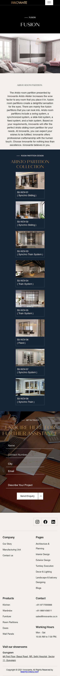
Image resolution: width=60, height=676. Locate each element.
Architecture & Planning (42, 546)
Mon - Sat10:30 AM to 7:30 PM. (46, 634)
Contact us (8, 555)
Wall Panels (8, 634)
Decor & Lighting (44, 572)
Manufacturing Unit (12, 549)
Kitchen (6, 605)
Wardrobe (7, 610)
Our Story (7, 544)
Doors (5, 628)
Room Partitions (10, 622)
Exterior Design (43, 560)
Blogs (38, 588)
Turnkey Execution (45, 566)
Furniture (7, 616)
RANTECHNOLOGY (29, 672)
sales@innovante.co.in (46, 616)
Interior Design (43, 554)
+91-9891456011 (44, 610)
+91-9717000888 (44, 605)
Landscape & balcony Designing (46, 579)
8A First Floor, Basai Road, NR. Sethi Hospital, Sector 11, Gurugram (28, 658)
